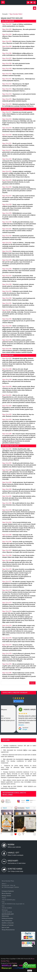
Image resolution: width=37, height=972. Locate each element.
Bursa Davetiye (12, 963)
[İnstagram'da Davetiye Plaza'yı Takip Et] (18, 801)
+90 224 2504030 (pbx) (8, 899)
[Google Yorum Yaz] (18, 699)
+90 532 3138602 (7, 908)
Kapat (29, 970)
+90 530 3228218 (7, 912)
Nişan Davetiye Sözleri (16, 14)
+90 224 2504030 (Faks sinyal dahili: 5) (13, 904)
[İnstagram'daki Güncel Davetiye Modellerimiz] (17, 821)
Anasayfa (5, 14)
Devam (32, 683)
